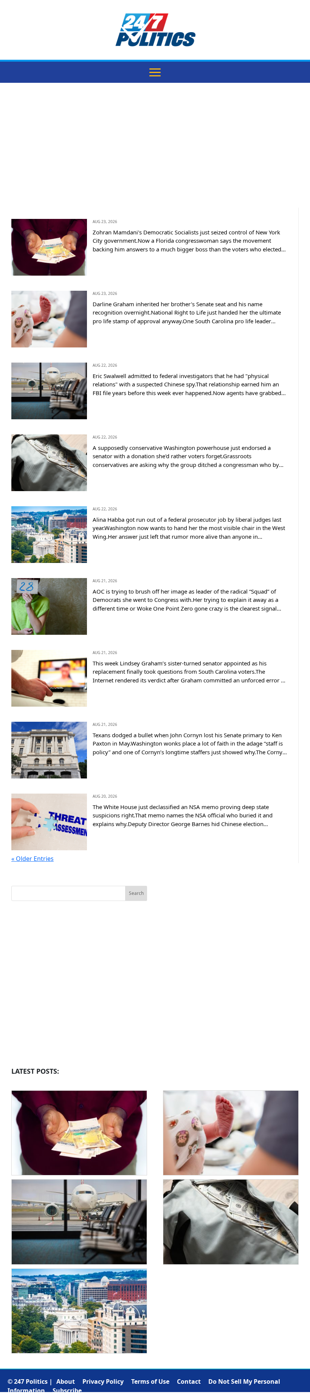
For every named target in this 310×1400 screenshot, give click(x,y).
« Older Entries (32, 858)
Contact (189, 1381)
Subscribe (67, 1390)
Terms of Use (150, 1381)
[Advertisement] (155, 151)
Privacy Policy (103, 1381)
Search (136, 893)
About (65, 1381)
